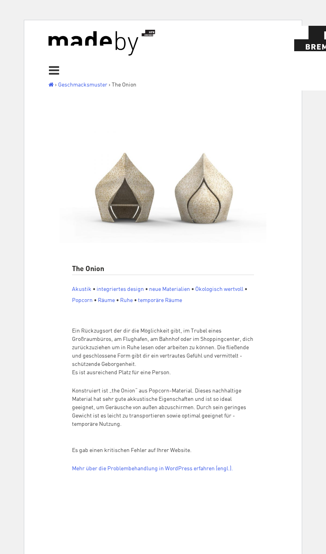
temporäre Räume (160, 300)
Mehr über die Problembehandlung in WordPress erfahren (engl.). (152, 468)
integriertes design (120, 288)
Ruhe (126, 300)
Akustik (81, 288)
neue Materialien (169, 288)
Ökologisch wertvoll (219, 288)
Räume (106, 300)
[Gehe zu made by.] (51, 84)
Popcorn (82, 300)
